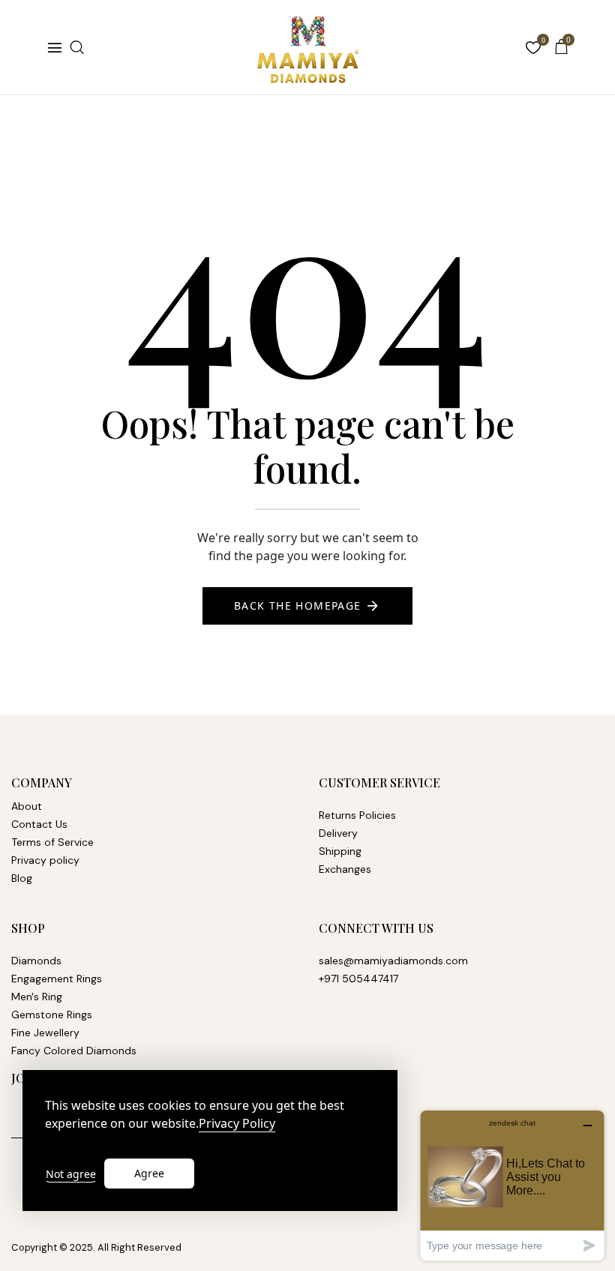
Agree (149, 1173)
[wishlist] (533, 49)
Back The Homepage (298, 605)
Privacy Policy (237, 1124)
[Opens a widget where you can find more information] (512, 1185)
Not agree (71, 1174)
